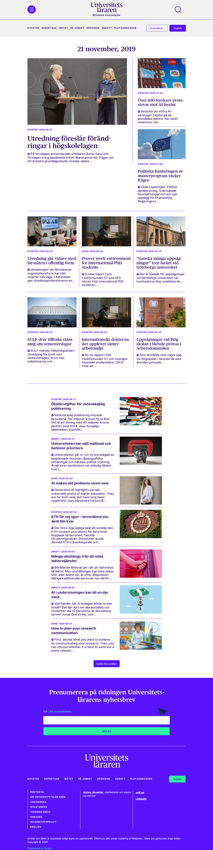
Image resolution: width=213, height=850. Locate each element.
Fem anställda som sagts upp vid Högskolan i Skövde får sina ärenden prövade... (159, 358)
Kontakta (37, 792)
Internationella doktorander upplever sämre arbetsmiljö (106, 344)
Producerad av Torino (39, 848)
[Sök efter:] (180, 9)
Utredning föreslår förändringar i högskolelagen (69, 142)
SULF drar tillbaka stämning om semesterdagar (50, 341)
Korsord (36, 817)
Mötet (63, 28)
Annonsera (38, 802)
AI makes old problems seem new (80, 483)
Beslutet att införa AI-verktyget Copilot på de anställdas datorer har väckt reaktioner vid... (158, 117)
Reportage (49, 28)
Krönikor (93, 28)
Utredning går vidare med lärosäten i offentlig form (51, 260)
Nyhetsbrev (38, 807)
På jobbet (77, 28)
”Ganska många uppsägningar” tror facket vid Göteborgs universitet (159, 263)
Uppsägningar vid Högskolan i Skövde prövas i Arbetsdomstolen (158, 344)
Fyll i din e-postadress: (57, 711)
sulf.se (140, 792)
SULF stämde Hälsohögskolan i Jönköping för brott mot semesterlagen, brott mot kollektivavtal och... (51, 356)
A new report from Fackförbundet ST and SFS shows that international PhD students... (103, 279)
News (85, 251)
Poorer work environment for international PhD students (106, 263)
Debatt (107, 28)
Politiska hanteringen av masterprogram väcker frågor (160, 175)
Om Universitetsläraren (48, 797)
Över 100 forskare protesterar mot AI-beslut (161, 102)
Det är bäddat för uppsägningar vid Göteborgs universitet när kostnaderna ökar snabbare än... (160, 277)
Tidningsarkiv (40, 812)
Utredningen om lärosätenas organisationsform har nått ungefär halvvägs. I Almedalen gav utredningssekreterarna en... (51, 275)
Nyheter (33, 28)
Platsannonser (125, 28)
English (35, 827)
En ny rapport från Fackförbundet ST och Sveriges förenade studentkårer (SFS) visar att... (105, 360)
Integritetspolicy (43, 822)
